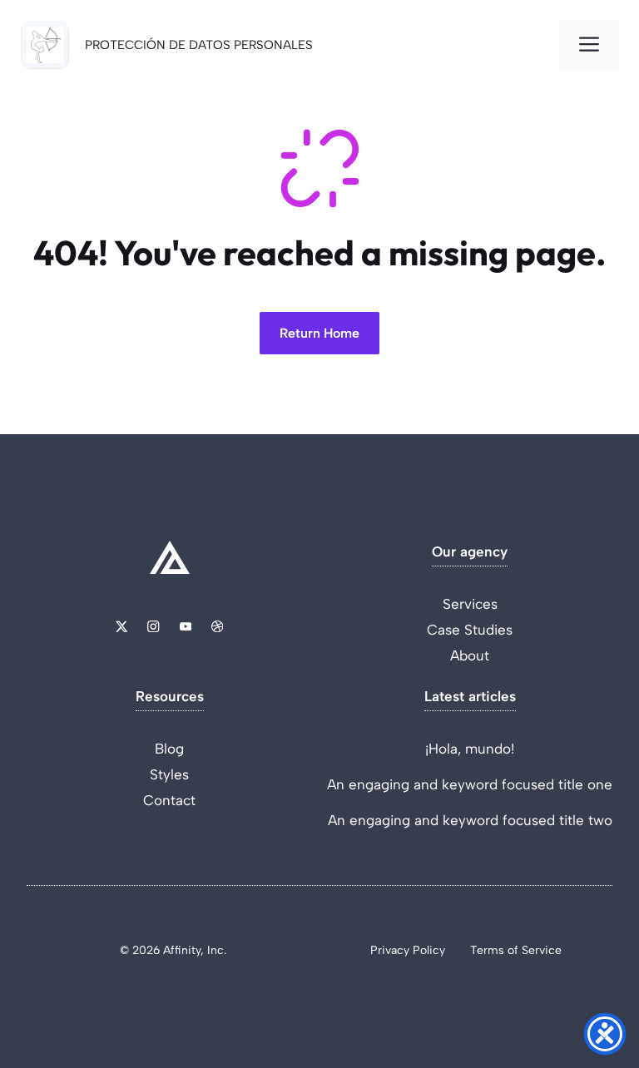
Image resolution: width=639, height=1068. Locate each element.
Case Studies (470, 629)
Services (470, 604)
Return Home (319, 333)
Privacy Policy (407, 950)
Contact (169, 800)
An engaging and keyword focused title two (470, 820)
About (469, 655)
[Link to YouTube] (185, 626)
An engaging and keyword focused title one (469, 784)
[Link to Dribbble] (217, 626)
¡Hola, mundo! (469, 748)
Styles (169, 774)
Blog (169, 748)
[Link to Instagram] (153, 626)
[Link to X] (121, 626)
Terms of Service (516, 950)
